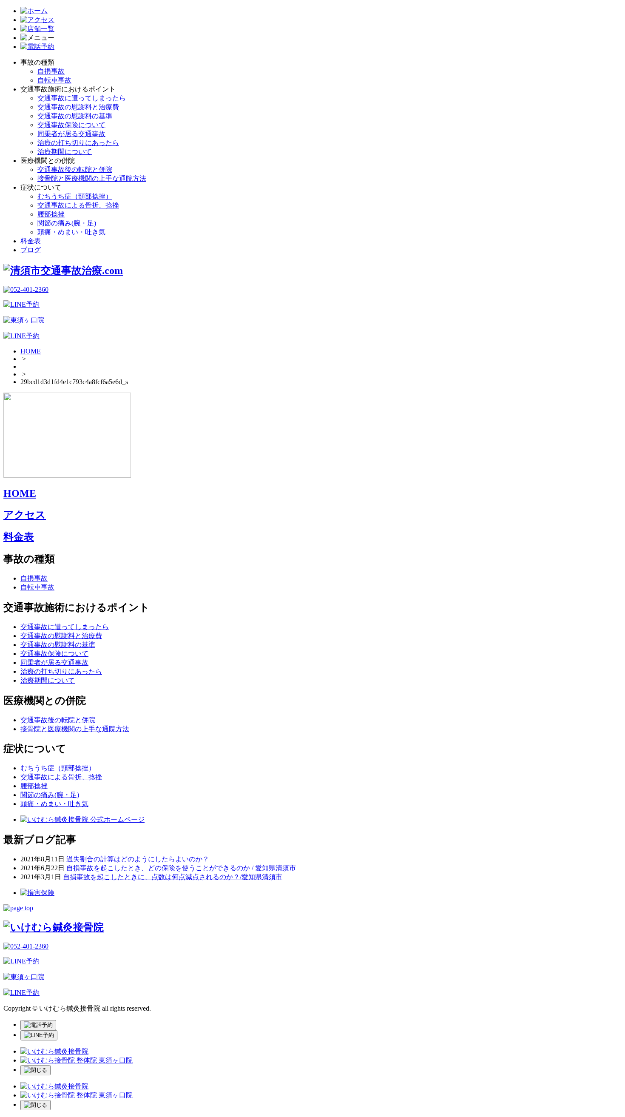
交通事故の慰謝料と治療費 (78, 107)
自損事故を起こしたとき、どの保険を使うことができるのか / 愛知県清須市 (181, 868)
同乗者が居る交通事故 (71, 133)
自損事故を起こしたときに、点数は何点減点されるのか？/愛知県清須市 (172, 876)
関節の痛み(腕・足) (66, 223)
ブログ (30, 250)
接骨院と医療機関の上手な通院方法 (91, 178)
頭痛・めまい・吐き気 (71, 232)
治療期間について (64, 151)
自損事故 (51, 71)
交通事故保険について (71, 124)
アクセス (24, 514)
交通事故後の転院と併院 (74, 169)
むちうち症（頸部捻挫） (74, 196)
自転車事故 (54, 80)
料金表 (30, 241)
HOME (30, 351)
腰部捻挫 (51, 214)
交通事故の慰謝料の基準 (74, 116)
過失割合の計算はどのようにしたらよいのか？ (137, 859)
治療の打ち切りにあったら (78, 142)
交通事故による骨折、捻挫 (78, 205)
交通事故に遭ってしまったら (81, 98)
